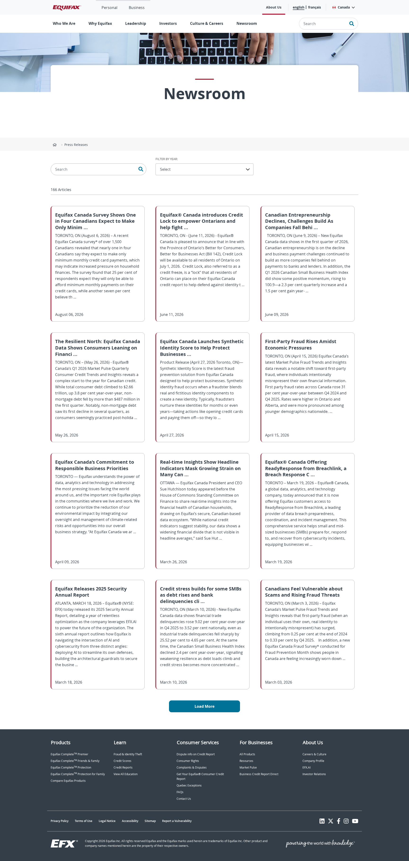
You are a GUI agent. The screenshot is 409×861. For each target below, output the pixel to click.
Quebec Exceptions (189, 785)
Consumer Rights (188, 761)
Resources (246, 761)
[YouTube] (355, 821)
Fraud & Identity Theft (128, 754)
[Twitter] (330, 821)
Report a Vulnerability (176, 821)
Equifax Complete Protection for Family (78, 774)
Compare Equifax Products (68, 781)
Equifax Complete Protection (71, 767)
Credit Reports (123, 767)
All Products (247, 754)
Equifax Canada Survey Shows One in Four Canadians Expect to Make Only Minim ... (95, 221)
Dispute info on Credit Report (196, 754)
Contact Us (184, 799)
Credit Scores (122, 761)
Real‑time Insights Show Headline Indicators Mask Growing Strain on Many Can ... (200, 468)
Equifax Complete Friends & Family (75, 761)
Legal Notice (107, 821)
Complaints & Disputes (192, 767)
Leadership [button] (135, 23)
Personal (109, 7)
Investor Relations (314, 774)
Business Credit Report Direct (259, 774)
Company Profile (313, 761)
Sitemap (150, 821)
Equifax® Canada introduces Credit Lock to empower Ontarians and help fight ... (201, 221)
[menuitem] (109, 7)
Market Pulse (248, 767)
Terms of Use (83, 821)
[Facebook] (338, 821)
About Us (273, 7)
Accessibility (130, 821)
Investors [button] (168, 23)
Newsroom (246, 23)
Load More (204, 706)
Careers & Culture (314, 754)
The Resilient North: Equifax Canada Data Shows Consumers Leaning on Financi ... (97, 347)
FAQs (180, 792)
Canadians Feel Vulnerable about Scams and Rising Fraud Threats (304, 592)
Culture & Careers (206, 23)
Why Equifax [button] (100, 23)
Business (137, 7)
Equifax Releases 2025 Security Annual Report (91, 592)
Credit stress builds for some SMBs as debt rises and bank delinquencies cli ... (200, 595)
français (314, 7)
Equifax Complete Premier (69, 754)
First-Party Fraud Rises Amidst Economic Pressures (300, 344)
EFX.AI (306, 767)
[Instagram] (346, 821)
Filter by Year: (167, 159)
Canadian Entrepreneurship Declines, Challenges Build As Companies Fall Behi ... (299, 221)
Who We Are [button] (64, 23)
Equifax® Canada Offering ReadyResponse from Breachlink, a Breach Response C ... (306, 468)
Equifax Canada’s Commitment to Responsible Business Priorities (94, 465)
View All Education (126, 774)
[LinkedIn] (322, 821)
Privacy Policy (59, 821)
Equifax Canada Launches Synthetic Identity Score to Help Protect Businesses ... (202, 347)
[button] (343, 7)
